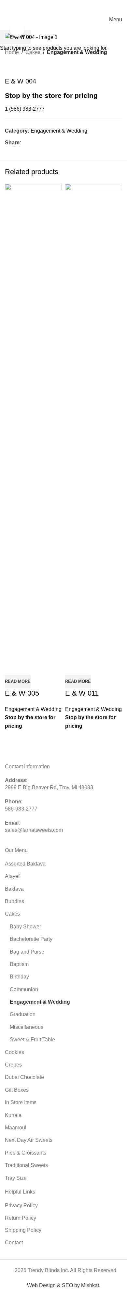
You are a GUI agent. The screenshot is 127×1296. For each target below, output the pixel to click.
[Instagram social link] (42, 6)
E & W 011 (82, 693)
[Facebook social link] (34, 6)
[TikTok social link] (58, 6)
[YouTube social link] (50, 6)
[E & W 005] (33, 428)
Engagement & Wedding (33, 709)
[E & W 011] (93, 428)
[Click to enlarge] (17, 29)
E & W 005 (22, 693)
